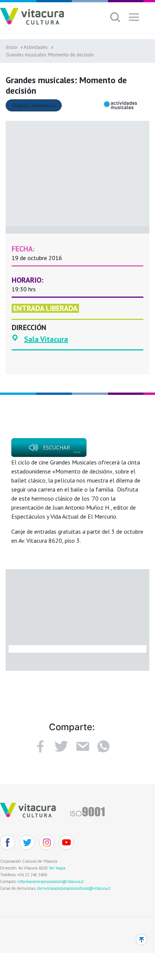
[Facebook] (40, 746)
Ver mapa (57, 868)
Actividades (36, 47)
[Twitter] (27, 842)
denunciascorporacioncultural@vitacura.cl (73, 888)
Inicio (11, 47)
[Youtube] (66, 842)
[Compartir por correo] (82, 746)
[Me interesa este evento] (61, 746)
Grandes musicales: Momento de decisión (50, 54)
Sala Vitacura (46, 339)
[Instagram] (46, 842)
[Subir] (141, 939)
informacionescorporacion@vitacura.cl (50, 881)
